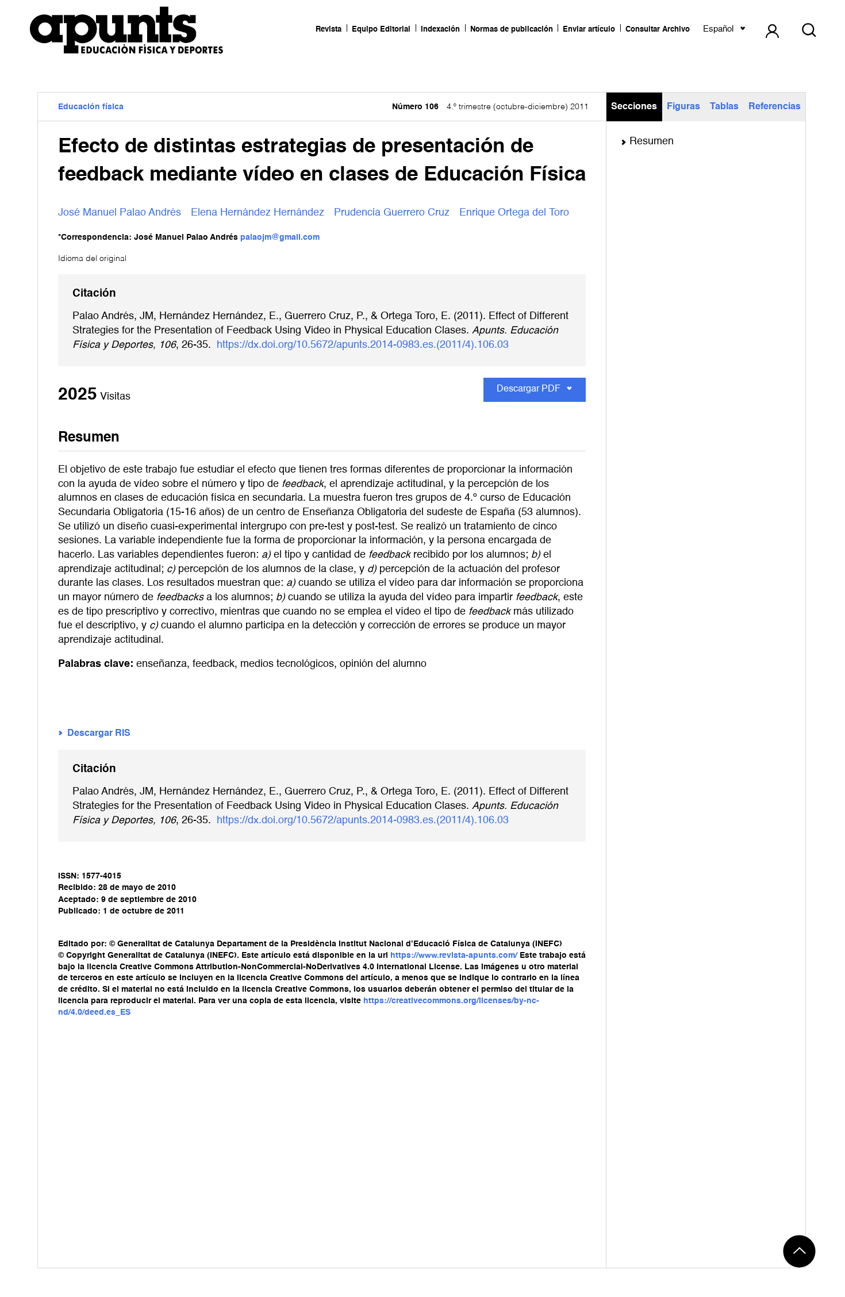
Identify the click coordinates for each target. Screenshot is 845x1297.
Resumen (651, 141)
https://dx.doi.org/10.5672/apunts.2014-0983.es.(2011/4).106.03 (363, 345)
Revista (328, 29)
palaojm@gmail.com (280, 237)
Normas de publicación (511, 29)
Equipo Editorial (381, 29)
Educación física (91, 107)
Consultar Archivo (657, 29)
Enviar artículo (589, 29)
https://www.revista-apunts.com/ (453, 955)
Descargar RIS (98, 733)
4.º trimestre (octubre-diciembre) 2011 (490, 107)
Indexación (440, 29)
